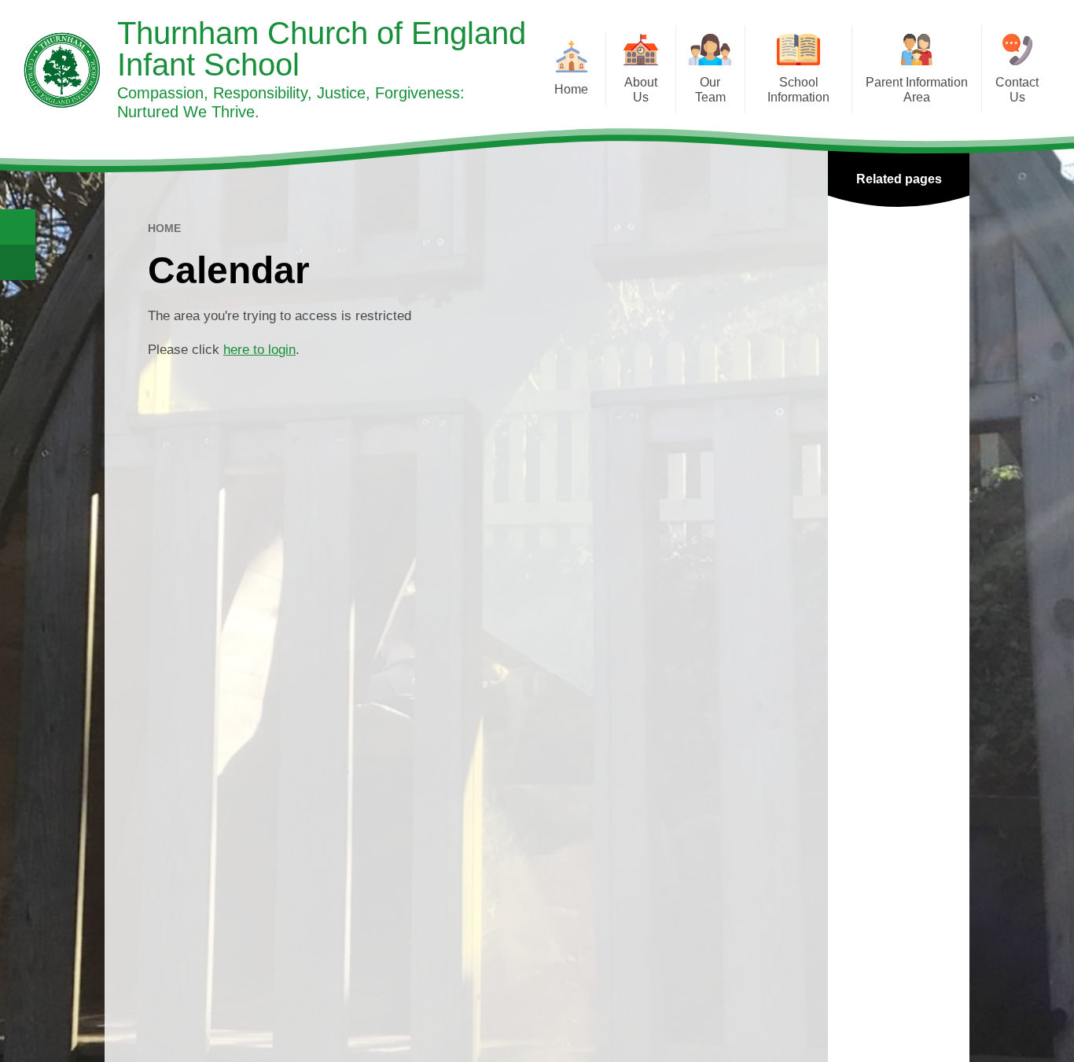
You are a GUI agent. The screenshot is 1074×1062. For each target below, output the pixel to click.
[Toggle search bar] (17, 227)
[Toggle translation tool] (17, 262)
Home (164, 228)
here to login (259, 349)
